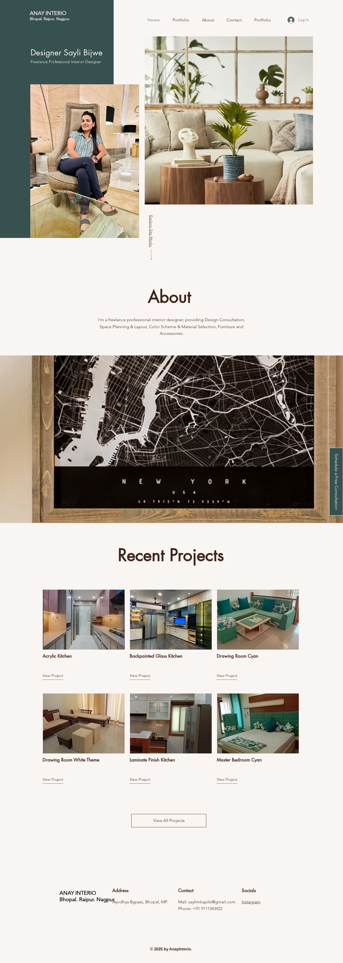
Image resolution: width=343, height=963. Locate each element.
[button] (336, 481)
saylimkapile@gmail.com (212, 901)
